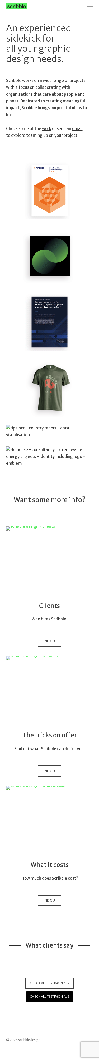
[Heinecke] (49, 456)
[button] (90, 6)
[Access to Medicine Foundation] (49, 322)
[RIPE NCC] (49, 388)
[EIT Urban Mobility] (49, 256)
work (46, 128)
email (77, 128)
